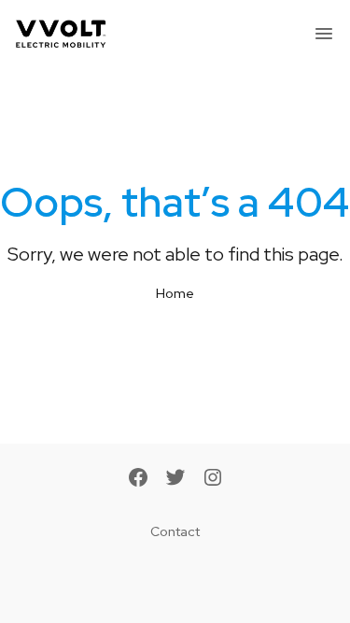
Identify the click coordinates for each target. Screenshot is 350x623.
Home (175, 293)
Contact (175, 531)
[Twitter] (175, 479)
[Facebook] (138, 479)
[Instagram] (213, 479)
